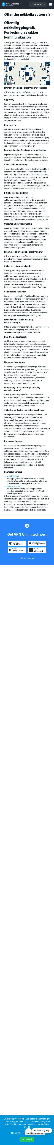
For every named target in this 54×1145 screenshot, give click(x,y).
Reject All (15, 1133)
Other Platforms (27, 558)
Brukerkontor (39, 4)
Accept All (27, 1139)
